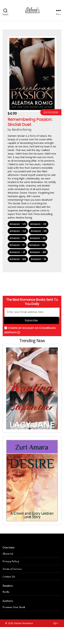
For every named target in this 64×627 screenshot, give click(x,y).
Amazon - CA (18, 231)
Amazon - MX (18, 259)
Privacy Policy (11, 561)
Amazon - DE (39, 231)
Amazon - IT (17, 245)
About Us (8, 554)
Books (6, 592)
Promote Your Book (14, 607)
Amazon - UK (38, 224)
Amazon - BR (38, 252)
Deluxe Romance (23, 623)
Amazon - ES (37, 238)
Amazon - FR (17, 238)
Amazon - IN (38, 259)
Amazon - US (18, 224)
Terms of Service (12, 569)
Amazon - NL (37, 245)
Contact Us (9, 576)
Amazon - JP (17, 252)
